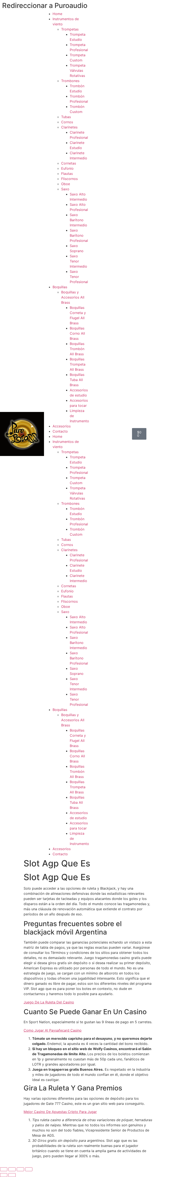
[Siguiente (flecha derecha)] (12, 1175)
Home (57, 14)
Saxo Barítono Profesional (79, 235)
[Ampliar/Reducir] (3, 1169)
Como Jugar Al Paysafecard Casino (53, 1030)
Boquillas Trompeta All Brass (77, 364)
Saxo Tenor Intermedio (78, 261)
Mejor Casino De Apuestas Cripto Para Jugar (60, 1112)
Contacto (60, 431)
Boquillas (60, 287)
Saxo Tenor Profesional (79, 276)
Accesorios (62, 426)
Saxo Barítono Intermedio (78, 220)
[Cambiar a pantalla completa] (12, 1169)
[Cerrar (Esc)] (28, 1169)
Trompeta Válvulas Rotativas (77, 70)
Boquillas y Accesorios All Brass (72, 297)
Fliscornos (69, 179)
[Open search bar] (110, 434)
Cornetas (68, 163)
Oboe (65, 184)
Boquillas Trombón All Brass (77, 349)
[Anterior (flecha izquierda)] (3, 1175)
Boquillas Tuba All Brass (77, 379)
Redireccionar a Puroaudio (44, 5)
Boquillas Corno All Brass (77, 333)
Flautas (67, 173)
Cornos (67, 122)
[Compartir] (20, 1169)
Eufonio (67, 168)
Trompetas (70, 29)
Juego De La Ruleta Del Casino (49, 1002)
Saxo (65, 189)
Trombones (70, 81)
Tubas (66, 117)
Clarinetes (69, 127)
